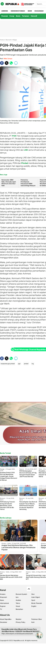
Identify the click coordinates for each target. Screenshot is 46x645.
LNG (26, 150)
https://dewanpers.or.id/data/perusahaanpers (17, 633)
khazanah (39, 11)
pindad (26, 363)
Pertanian (25, 16)
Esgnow (3, 606)
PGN (14, 136)
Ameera (2, 594)
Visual (18, 606)
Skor (32, 594)
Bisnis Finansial (36, 603)
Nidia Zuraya (8, 58)
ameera (4, 11)
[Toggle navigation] (2, 4)
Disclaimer (3, 622)
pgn (19, 363)
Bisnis (18, 16)
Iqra (17, 597)
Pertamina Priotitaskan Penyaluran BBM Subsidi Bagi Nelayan (28, 182)
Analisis (18, 600)
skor (30, 11)
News (2, 600)
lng (33, 363)
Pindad (24, 163)
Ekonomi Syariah (18, 11)
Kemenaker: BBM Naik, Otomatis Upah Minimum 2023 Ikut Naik (8, 182)
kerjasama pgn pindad (8, 363)
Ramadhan (19, 609)
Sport (33, 600)
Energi (12, 16)
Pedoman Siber (36, 619)
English (33, 606)
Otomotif (34, 16)
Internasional (4, 603)
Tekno (18, 603)
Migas (15, 40)
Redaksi (18, 619)
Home (2, 40)
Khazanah (3, 597)
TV (1, 609)
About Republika (5, 619)
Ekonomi (8, 40)
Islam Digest (35, 597)
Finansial (4, 16)
